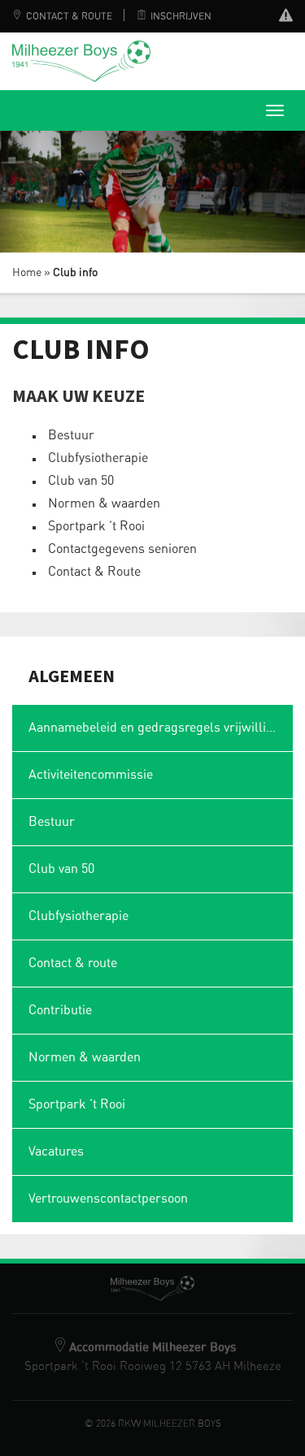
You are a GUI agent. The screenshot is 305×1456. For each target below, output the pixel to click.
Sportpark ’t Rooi (96, 526)
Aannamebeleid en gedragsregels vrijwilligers (160, 727)
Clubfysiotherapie (98, 457)
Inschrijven (180, 16)
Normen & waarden (104, 503)
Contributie (60, 1010)
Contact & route (72, 963)
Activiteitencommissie (90, 774)
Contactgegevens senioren (122, 548)
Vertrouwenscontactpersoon (108, 1198)
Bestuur (71, 435)
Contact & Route (69, 16)
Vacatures (56, 1151)
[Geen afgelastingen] (286, 17)
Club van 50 (81, 480)
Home (26, 273)
